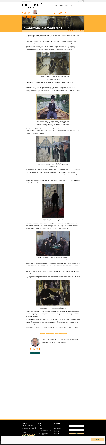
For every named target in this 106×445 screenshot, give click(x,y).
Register (79, 0)
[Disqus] (53, 371)
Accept (97, 439)
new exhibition (48, 35)
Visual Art (33, 17)
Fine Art (24, 17)
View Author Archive (35, 352)
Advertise (41, 425)
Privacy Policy (41, 434)
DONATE (66, 5)
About (71, 5)
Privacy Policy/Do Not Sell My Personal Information (9, 442)
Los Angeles (42, 333)
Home (56, 5)
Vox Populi (56, 430)
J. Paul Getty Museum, (54, 319)
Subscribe (41, 431)
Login (75, 0)
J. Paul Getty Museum (50, 333)
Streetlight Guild (57, 433)
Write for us (41, 428)
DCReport (55, 425)
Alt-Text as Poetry (57, 431)
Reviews (29, 17)
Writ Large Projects (57, 428)
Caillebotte (57, 333)
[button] (70, 30)
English (24, 0)
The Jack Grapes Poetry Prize (45, 430)
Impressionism (63, 333)
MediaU (55, 427)
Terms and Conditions (43, 433)
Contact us (41, 427)
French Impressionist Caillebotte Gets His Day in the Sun (46, 27)
